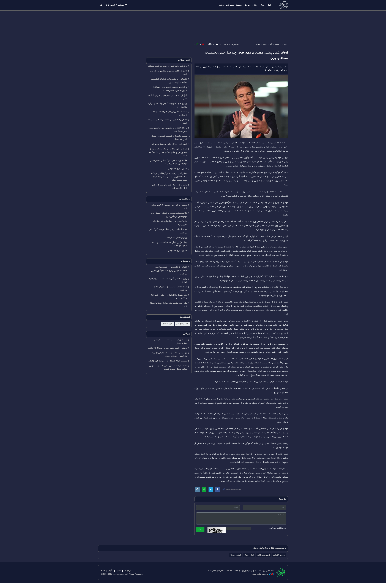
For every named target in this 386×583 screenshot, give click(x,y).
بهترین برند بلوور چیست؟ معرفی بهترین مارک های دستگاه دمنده (169, 354)
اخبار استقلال (167, 323)
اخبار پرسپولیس (182, 323)
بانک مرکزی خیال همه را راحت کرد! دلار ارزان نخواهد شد (169, 186)
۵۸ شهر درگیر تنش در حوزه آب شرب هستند (167, 66)
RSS (103, 570)
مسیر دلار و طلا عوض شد (176, 168)
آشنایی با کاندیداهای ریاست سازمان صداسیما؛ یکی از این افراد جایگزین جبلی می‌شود (169, 270)
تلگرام (111, 570)
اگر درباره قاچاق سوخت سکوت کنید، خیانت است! (167, 121)
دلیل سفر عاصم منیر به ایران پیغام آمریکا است (168, 304)
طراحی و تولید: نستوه (260, 574)
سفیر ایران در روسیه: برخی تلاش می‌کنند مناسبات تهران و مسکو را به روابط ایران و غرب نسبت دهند (169, 177)
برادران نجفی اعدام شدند (176, 237)
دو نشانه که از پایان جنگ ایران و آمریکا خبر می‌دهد (168, 231)
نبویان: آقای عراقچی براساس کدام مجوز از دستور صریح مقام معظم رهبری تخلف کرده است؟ (168, 152)
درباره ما (128, 570)
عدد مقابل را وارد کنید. (277, 528)
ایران (269, 5)
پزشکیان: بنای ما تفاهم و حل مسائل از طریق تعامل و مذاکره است (169, 89)
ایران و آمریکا (236, 555)
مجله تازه (230, 5)
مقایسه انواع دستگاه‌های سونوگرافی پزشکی (168, 361)
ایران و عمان (249, 555)
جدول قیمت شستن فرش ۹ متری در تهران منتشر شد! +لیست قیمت (168, 367)
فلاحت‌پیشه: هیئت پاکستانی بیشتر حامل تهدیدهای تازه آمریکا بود (168, 162)
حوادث (247, 5)
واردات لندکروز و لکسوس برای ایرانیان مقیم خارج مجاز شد (168, 129)
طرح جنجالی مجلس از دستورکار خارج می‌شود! (170, 288)
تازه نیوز (282, 5)
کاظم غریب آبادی (263, 555)
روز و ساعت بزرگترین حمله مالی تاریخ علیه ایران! (168, 280)
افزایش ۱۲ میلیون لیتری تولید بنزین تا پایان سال (167, 97)
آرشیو (119, 570)
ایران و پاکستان (279, 555)
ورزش (255, 5)
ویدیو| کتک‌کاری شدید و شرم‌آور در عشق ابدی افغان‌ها (169, 137)
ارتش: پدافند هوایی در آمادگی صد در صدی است (168, 72)
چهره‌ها (239, 5)
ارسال (200, 529)
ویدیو (221, 5)
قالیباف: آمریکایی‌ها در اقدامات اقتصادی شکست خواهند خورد (169, 80)
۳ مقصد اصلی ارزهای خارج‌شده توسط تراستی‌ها (170, 113)
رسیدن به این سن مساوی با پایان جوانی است (169, 206)
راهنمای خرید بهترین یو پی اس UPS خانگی (167, 348)
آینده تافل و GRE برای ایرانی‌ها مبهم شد (169, 144)
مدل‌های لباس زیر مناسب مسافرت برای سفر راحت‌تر (169, 341)
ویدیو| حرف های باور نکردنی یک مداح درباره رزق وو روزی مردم (167, 105)
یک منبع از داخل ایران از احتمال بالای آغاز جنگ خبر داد (168, 296)
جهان (262, 5)
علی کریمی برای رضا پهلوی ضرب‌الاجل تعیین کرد (170, 223)
